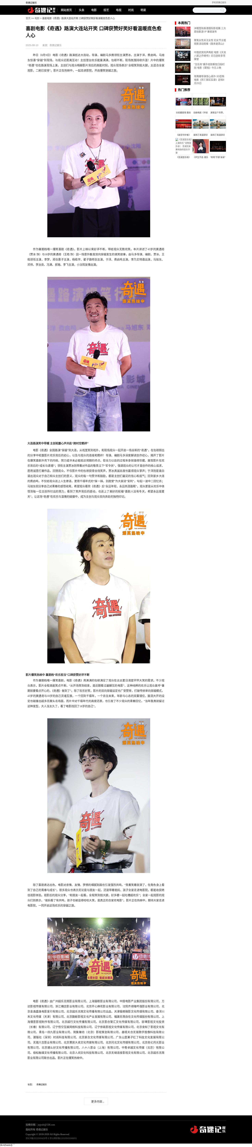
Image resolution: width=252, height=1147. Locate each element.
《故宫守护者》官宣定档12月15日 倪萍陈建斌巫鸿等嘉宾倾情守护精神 (183, 135)
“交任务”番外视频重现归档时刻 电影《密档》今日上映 (209, 66)
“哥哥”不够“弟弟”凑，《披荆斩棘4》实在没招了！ (217, 157)
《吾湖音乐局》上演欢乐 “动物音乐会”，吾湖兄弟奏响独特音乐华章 (183, 157)
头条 (81, 10)
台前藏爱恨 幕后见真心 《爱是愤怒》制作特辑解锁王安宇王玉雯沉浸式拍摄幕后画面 (183, 113)
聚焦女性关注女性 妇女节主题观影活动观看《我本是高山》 (210, 42)
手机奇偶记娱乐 (219, 2)
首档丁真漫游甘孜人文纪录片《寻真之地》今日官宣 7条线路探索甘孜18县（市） (201, 135)
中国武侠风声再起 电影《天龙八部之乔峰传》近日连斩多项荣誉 (210, 55)
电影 (94, 10)
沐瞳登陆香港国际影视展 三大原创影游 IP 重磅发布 (210, 30)
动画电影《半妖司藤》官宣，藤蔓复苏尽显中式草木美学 (200, 113)
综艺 (106, 10)
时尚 (131, 10)
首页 (28, 18)
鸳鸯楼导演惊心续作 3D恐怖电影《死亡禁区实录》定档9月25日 (209, 80)
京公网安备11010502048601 (63, 1138)
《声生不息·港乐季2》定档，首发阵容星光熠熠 (200, 157)
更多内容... (97, 1101)
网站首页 (66, 10)
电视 (118, 10)
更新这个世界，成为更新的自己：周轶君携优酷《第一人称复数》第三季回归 (218, 113)
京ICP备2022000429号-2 (37, 1138)
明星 (143, 10)
